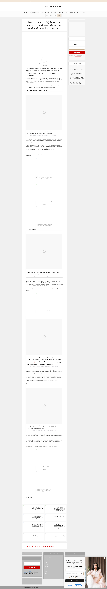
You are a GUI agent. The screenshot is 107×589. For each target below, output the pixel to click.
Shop (59, 15)
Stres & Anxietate (26, 12)
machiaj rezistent (47, 544)
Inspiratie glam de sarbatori (59, 516)
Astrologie (49, 15)
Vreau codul (74, 581)
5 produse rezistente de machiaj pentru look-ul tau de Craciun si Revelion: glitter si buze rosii (59, 537)
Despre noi (31, 1)
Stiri (84, 12)
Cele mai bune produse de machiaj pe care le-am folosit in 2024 (37, 517)
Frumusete (61, 12)
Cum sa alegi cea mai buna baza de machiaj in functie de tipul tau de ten (37, 508)
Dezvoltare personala (46, 12)
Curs (27, 1)
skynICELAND (39, 135)
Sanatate (72, 12)
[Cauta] (68, 10)
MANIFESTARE (35, 12)
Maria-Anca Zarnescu (45, 63)
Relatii (55, 12)
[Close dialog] (104, 558)
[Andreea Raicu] (53, 5)
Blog (22, 1)
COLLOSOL (38, 366)
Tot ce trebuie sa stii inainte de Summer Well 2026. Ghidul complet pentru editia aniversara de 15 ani (77, 78)
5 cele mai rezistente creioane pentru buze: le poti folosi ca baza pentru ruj (37, 537)
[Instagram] (23, 579)
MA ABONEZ (77, 52)
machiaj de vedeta (30, 544)
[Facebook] (23, 580)
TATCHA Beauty (40, 430)
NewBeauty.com (33, 85)
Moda (67, 12)
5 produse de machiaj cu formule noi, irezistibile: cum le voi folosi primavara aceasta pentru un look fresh (59, 509)
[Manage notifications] (104, 586)
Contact (25, 1)
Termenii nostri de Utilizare (77, 585)
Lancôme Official (38, 276)
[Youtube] (23, 582)
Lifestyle (79, 12)
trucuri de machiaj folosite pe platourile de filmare (44, 546)
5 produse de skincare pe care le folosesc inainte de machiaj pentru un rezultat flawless (37, 525)
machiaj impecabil (39, 544)
